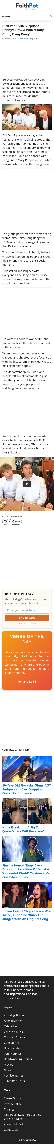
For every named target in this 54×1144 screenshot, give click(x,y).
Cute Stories (11, 1043)
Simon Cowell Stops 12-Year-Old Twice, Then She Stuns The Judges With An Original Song (26, 915)
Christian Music (13, 1032)
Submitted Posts (14, 1081)
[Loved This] (5, 522)
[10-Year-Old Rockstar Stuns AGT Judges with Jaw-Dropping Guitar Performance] (27, 780)
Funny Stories (12, 1053)
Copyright (10, 1109)
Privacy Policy (12, 1104)
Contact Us (11, 1130)
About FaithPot (13, 1124)
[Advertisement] (27, 59)
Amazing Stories (32, 38)
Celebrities (10, 1026)
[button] (51, 17)
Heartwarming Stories (18, 1059)
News (7, 1070)
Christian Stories (14, 1037)
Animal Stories (13, 1021)
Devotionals (11, 1048)
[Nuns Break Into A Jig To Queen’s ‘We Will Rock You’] (27, 822)
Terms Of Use (12, 1098)
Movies (8, 1064)
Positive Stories (13, 1075)
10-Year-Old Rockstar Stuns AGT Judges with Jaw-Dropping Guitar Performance (26, 789)
